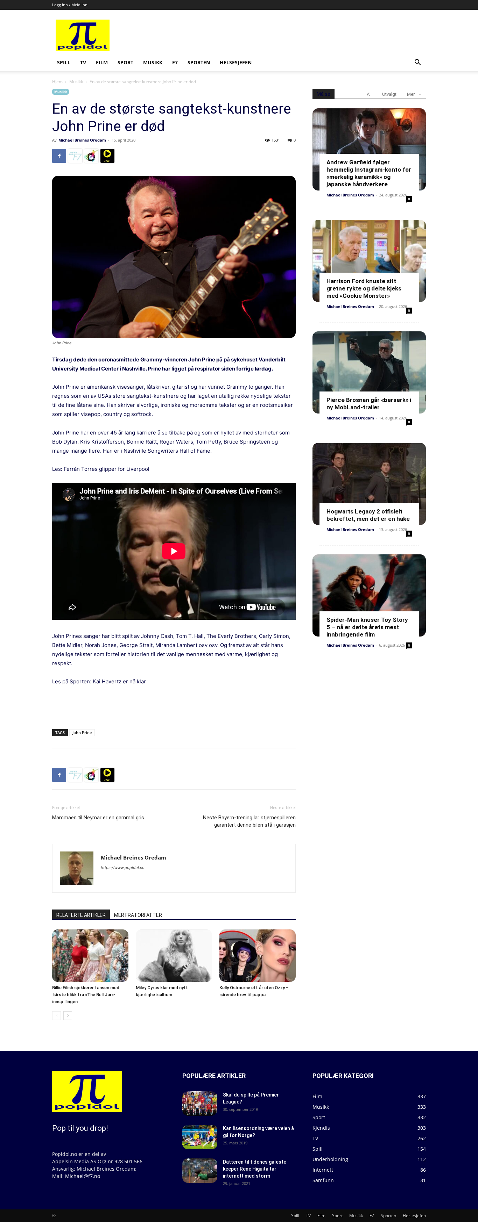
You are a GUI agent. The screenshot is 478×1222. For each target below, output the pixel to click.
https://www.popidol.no (123, 867)
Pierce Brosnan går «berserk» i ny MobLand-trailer (368, 403)
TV (83, 62)
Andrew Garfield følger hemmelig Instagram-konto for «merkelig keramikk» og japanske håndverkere (368, 173)
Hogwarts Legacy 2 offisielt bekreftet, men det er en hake (368, 515)
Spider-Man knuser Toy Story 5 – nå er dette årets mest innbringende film (367, 627)
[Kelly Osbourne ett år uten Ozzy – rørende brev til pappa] (257, 955)
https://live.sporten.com (107, 156)
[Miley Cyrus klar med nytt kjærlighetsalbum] (174, 955)
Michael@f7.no (82, 1176)
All (369, 94)
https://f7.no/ (75, 156)
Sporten (199, 62)
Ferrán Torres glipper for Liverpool (106, 469)
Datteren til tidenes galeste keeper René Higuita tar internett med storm (254, 1169)
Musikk (152, 62)
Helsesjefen (236, 62)
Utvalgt (389, 94)
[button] (417, 63)
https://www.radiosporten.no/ (91, 156)
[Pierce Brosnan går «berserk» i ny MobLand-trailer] (369, 372)
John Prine (82, 732)
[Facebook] (59, 156)
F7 (175, 62)
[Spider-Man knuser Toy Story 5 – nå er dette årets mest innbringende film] (369, 595)
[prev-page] (56, 1015)
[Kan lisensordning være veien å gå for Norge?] (199, 1137)
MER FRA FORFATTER (138, 915)
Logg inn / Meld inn (69, 4)
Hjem (57, 82)
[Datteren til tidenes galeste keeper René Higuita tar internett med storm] (199, 1170)
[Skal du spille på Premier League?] (199, 1103)
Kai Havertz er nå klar (118, 681)
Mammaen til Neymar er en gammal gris (98, 817)
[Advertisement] (292, 35)
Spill (63, 62)
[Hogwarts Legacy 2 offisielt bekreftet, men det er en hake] (369, 484)
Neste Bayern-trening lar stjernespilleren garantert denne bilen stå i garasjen (249, 821)
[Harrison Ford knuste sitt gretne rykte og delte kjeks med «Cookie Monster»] (369, 261)
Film (102, 62)
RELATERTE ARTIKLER (81, 915)
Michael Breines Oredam (82, 140)
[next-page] (67, 1015)
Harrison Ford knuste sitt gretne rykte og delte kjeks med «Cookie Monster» (363, 288)
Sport (125, 62)
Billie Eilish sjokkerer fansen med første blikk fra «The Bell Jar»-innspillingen (85, 994)
